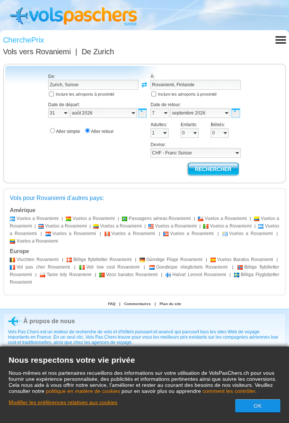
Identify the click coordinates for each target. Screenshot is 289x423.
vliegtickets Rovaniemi (192, 267)
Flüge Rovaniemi (174, 259)
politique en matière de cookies (83, 391)
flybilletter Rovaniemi (102, 259)
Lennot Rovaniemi (199, 274)
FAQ (112, 304)
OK (258, 406)
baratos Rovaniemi (132, 274)
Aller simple (68, 131)
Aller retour (102, 131)
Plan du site (170, 304)
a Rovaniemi (38, 218)
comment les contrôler (228, 391)
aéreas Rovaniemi (160, 218)
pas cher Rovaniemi (43, 267)
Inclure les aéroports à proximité (85, 94)
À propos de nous (49, 321)
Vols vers (37, 51)
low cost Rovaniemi (113, 267)
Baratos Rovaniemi (245, 259)
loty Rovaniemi (69, 274)
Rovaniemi (38, 259)
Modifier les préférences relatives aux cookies (63, 402)
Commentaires (137, 304)
